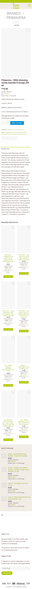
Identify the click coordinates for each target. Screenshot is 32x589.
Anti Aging (7, 132)
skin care (24, 134)
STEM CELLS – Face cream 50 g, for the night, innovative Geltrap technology (23, 257)
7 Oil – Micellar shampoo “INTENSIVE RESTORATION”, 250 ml (8, 368)
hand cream (23, 132)
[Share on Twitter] (9, 138)
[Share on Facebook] (6, 138)
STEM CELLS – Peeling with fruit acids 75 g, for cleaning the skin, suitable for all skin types (8, 259)
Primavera (16, 17)
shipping (6, 93)
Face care (15, 129)
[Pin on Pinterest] (15, 138)
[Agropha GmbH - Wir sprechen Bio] (16, 6)
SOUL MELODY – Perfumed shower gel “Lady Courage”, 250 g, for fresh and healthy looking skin (8, 423)
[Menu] (2, 6)
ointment (14, 134)
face (15, 132)
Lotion (3, 134)
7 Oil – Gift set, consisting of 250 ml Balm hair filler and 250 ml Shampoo (24, 422)
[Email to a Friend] (12, 138)
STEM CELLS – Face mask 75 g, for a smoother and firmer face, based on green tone (24, 314)
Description (5, 149)
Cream (12, 132)
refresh (19, 134)
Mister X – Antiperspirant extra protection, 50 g (23, 366)
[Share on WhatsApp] (3, 138)
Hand (18, 132)
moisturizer (8, 134)
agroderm (10, 129)
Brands (14, 13)
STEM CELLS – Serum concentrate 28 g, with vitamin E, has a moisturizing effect (8, 313)
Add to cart (17, 123)
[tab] (16, 149)
